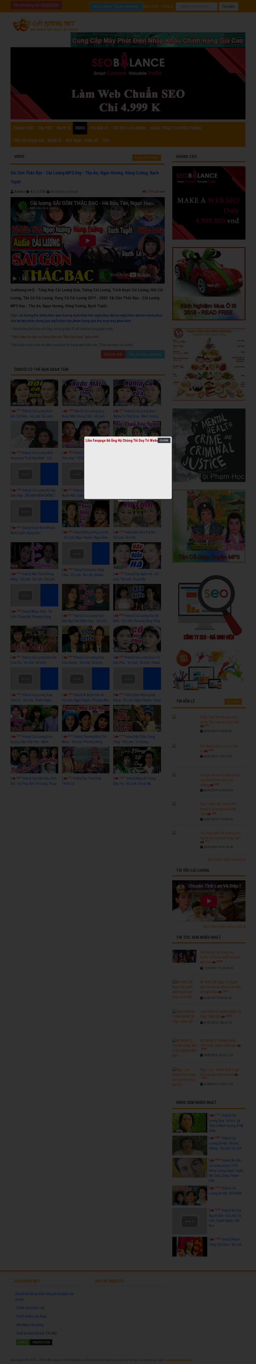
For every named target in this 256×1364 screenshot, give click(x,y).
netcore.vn (132, 500)
